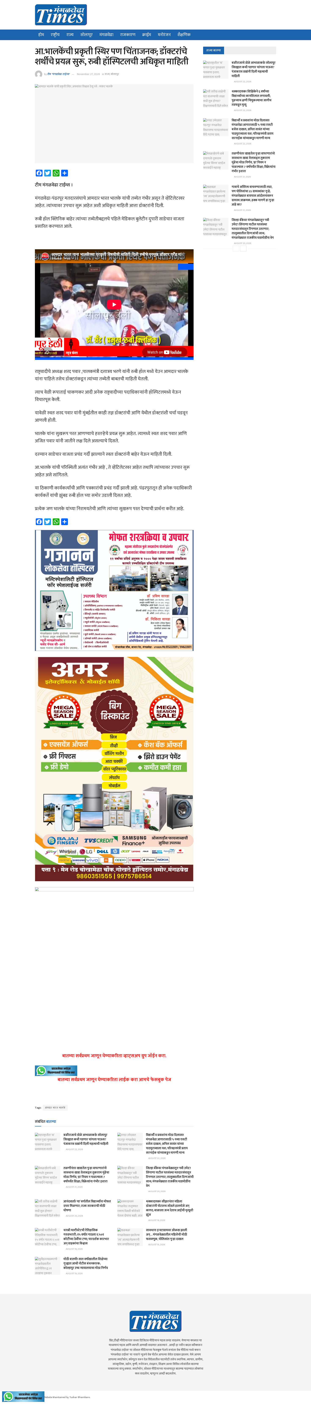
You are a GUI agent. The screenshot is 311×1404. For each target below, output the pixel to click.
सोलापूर (86, 34)
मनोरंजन (164, 34)
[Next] (243, 249)
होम (41, 34)
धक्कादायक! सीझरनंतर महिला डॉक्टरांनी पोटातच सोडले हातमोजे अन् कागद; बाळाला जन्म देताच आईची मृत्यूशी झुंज (169, 1208)
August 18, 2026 (156, 1245)
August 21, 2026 (74, 1187)
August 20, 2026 (156, 1191)
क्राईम (146, 34)
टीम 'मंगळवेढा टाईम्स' (58, 74)
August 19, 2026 (156, 1220)
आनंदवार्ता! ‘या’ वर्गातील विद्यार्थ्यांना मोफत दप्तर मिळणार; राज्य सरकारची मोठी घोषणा (87, 1206)
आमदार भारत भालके (55, 1108)
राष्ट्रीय (55, 34)
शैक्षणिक (184, 34)
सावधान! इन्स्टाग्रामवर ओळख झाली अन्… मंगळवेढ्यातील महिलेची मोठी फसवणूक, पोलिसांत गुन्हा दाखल (166, 1235)
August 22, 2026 (74, 1149)
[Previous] (236, 249)
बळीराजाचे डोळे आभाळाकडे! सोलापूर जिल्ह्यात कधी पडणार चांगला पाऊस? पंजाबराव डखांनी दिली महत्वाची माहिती (85, 1139)
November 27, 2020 (88, 74)
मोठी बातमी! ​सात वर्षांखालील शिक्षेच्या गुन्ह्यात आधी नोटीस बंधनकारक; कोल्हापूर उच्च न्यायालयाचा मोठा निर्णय (85, 1263)
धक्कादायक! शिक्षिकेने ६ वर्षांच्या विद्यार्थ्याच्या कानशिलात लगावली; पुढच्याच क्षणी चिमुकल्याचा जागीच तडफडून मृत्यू (251, 98)
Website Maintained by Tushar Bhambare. (67, 1397)
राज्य (70, 34)
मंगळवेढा (106, 34)
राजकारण (127, 34)
